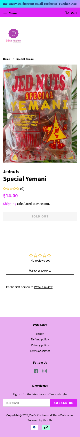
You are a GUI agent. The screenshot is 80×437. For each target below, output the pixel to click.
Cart (74, 13)
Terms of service (40, 351)
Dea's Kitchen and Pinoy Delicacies (51, 415)
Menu (12, 13)
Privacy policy (40, 345)
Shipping (9, 203)
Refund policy (40, 339)
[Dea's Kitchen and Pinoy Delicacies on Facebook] (35, 372)
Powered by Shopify (40, 420)
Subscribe (63, 403)
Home (6, 59)
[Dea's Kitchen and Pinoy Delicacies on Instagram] (44, 372)
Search (40, 334)
